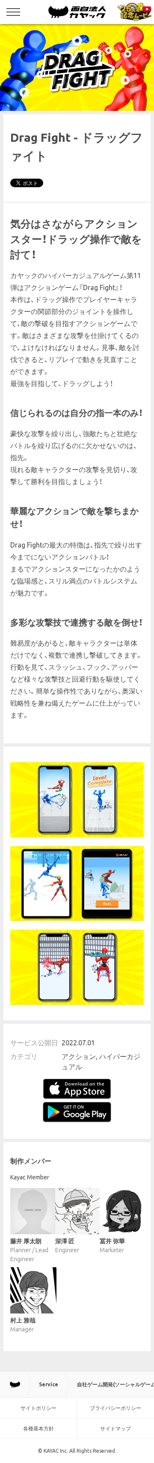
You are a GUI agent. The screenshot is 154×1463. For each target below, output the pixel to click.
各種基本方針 (38, 1428)
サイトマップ (115, 1428)
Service (48, 1384)
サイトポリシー (38, 1408)
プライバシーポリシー (115, 1408)
